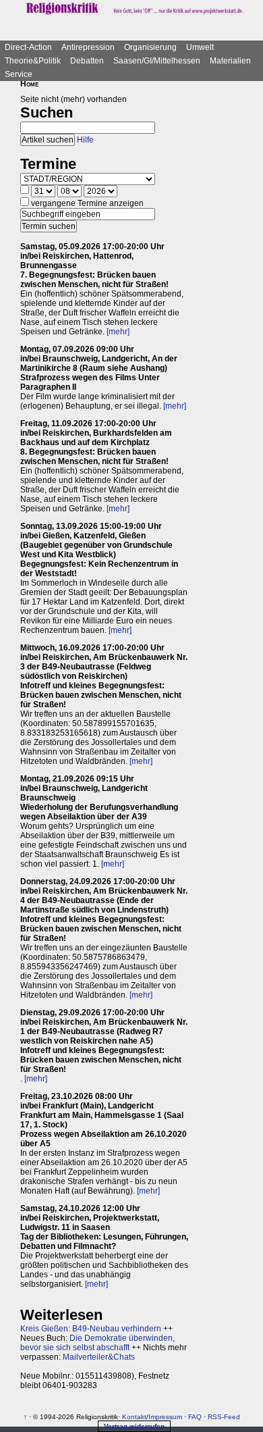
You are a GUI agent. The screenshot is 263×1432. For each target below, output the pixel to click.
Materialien (230, 61)
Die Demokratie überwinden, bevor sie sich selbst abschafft (97, 1342)
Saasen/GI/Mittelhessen (156, 61)
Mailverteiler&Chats (99, 1357)
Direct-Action (28, 47)
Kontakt (134, 1417)
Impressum (165, 1417)
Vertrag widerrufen (134, 1426)
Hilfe (85, 140)
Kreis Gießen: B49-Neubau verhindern (90, 1328)
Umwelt (200, 47)
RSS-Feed (224, 1417)
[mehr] (118, 331)
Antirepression (88, 47)
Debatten (87, 61)
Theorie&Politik (33, 61)
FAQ (195, 1417)
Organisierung (150, 47)
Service (18, 74)
